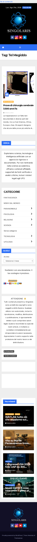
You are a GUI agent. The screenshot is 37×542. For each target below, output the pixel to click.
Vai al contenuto (6, 2)
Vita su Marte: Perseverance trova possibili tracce (16, 443)
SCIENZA (7, 225)
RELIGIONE (8, 220)
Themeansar (18, 538)
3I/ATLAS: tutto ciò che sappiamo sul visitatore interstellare (18, 419)
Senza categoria (10, 231)
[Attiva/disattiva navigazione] (20, 47)
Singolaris (9, 113)
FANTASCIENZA (10, 198)
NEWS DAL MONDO (12, 203)
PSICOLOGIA (9, 214)
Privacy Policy (9, 351)
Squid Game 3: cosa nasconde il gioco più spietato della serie (18, 490)
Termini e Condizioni (10, 356)
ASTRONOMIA (9, 414)
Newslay (31, 535)
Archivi (6, 257)
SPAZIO (17, 414)
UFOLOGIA (8, 242)
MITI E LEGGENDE (8, 101)
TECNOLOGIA (9, 236)
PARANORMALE (10, 209)
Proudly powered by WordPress (12, 535)
